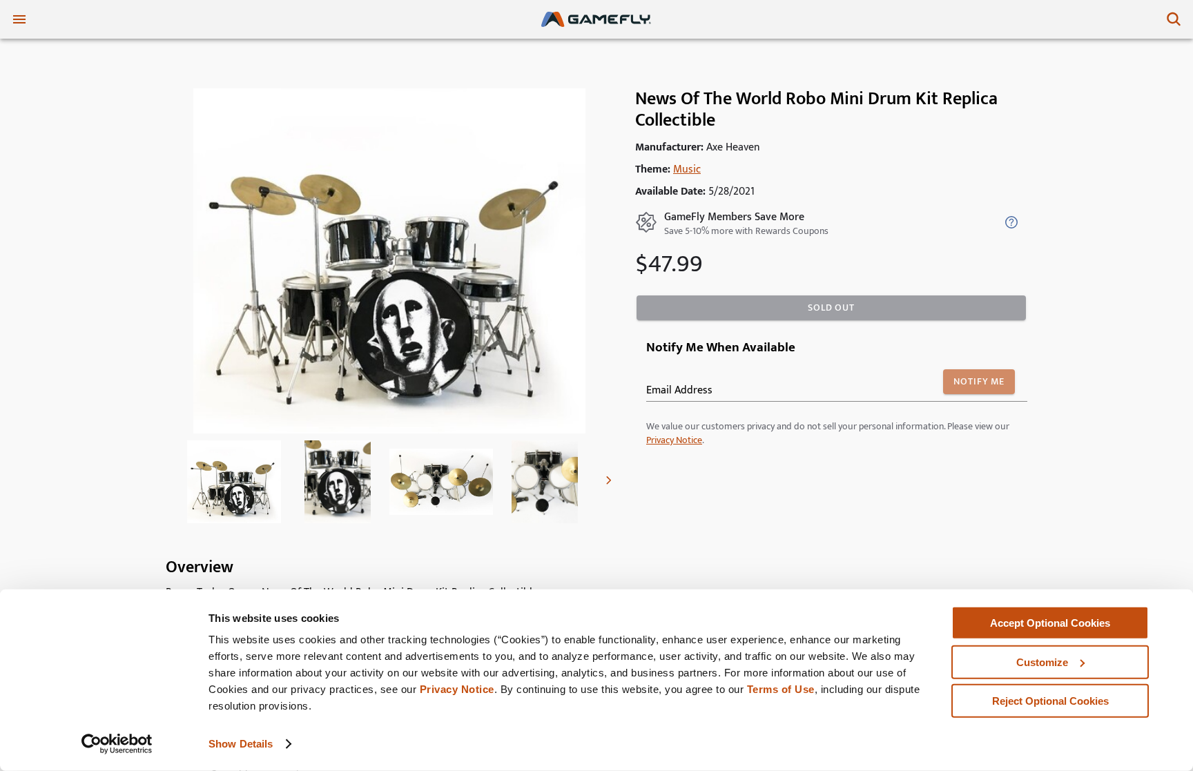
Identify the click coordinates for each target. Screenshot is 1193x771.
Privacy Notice (457, 689)
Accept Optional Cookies (1050, 623)
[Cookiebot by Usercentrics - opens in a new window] (117, 744)
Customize (1042, 661)
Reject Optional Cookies (1050, 701)
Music (687, 169)
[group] (234, 481)
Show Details (240, 744)
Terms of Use (781, 689)
